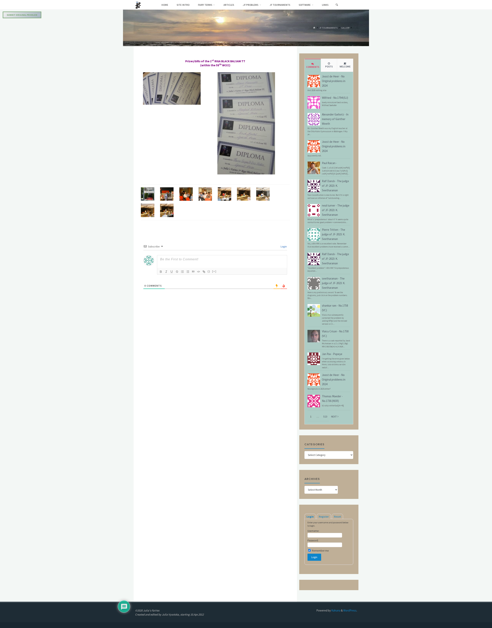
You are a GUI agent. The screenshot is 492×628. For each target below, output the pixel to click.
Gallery (345, 27)
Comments (312, 67)
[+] (214, 271)
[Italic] (166, 271)
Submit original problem (22, 14)
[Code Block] (198, 271)
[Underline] (171, 271)
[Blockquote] (193, 271)
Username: (313, 531)
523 (325, 416)
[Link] (204, 271)
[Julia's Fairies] (138, 5)
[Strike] (177, 271)
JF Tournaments (328, 27)
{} (209, 271)
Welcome (345, 66)
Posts (329, 66)
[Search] (337, 5)
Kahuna (335, 610)
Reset (337, 516)
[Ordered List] (182, 271)
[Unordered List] (187, 271)
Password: (313, 540)
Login (283, 246)
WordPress (350, 610)
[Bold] (161, 271)
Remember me (320, 550)
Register (324, 516)
